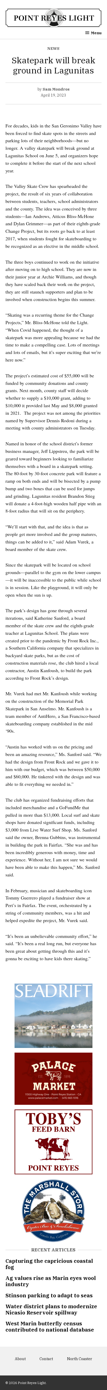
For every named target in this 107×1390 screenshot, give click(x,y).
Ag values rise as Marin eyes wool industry (50, 1281)
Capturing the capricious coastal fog (49, 1264)
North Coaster (79, 1358)
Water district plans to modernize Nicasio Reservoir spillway (51, 1309)
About (20, 1358)
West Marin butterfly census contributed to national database (49, 1326)
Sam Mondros (56, 89)
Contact (46, 1358)
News (53, 48)
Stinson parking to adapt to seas (49, 1295)
